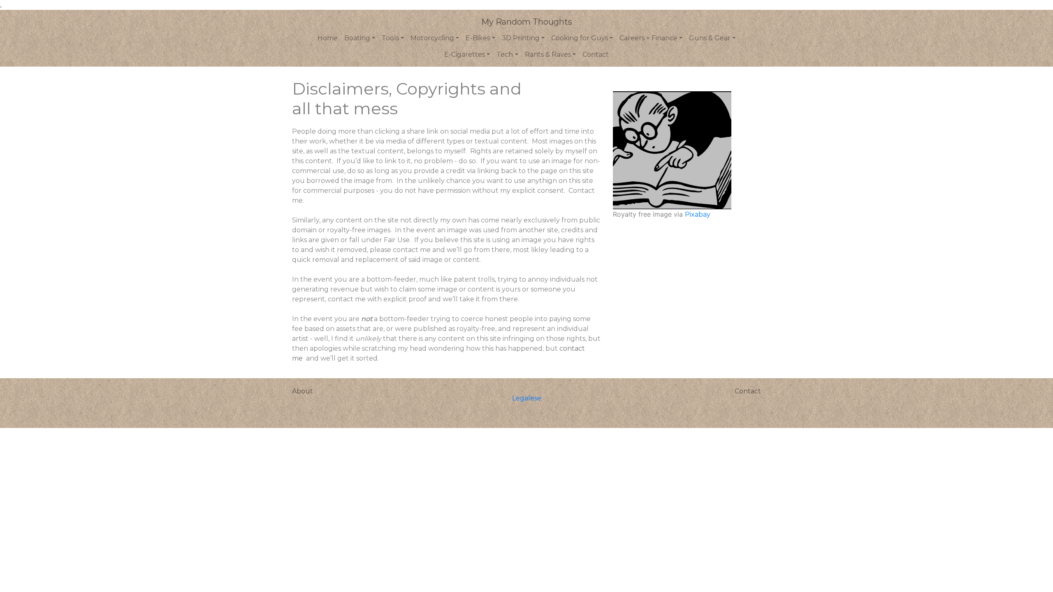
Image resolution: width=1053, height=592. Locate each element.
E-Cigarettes (464, 54)
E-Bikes (478, 38)
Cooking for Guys (579, 38)
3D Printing (521, 38)
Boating (357, 38)
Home (328, 38)
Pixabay (697, 214)
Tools (390, 38)
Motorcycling (432, 38)
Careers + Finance (648, 38)
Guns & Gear (710, 38)
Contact (595, 54)
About (302, 391)
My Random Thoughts (526, 22)
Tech (504, 54)
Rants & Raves (548, 54)
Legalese (526, 398)
